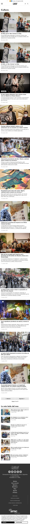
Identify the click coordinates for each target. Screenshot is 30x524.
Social (3, 251)
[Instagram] (18, 471)
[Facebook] (9, 471)
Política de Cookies (15, 498)
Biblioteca (15, 485)
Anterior (9, 398)
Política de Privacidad (15, 500)
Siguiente (21, 398)
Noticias (15, 481)
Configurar (19, 522)
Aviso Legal (15, 495)
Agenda (15, 490)
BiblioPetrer (15, 486)
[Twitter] (12, 471)
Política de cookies (8, 518)
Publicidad (15, 505)
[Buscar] (28, 4)
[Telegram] (20, 471)
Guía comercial (15, 483)
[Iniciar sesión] (25, 4)
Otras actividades (6, 60)
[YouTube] (15, 471)
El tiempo (15, 492)
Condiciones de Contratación (15, 502)
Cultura (4, 30)
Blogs (15, 488)
